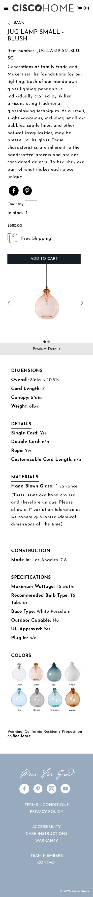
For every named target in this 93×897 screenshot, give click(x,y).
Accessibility (46, 827)
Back (18, 23)
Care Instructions (46, 834)
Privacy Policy (46, 812)
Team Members (47, 856)
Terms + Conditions (47, 805)
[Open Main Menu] (6, 8)
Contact (46, 863)
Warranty (46, 841)
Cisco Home (80, 891)
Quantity (15, 204)
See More (22, 736)
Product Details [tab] (46, 349)
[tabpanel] (46, 554)
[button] (27, 303)
